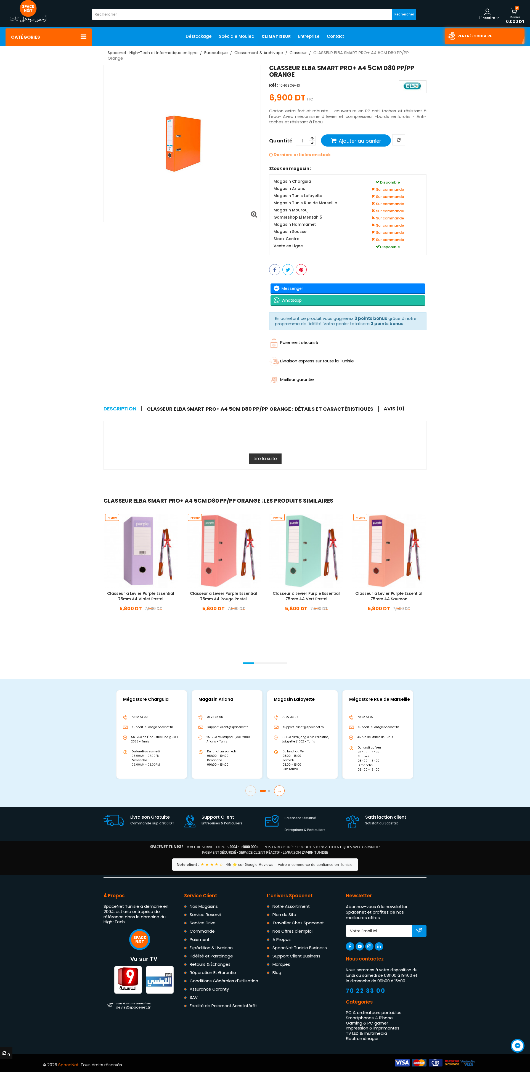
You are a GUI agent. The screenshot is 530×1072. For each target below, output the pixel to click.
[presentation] (103, 656)
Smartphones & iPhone (369, 1018)
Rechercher (404, 14)
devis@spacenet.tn (133, 1005)
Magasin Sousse (290, 232)
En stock (141, 616)
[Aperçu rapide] (145, 550)
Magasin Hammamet (295, 224)
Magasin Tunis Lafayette (298, 196)
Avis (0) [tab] (394, 408)
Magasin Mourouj (291, 210)
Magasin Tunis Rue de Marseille (305, 203)
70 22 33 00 (366, 991)
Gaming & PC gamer (367, 1023)
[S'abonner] (419, 931)
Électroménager (362, 1038)
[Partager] (274, 269)
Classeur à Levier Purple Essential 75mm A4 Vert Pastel (306, 596)
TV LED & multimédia (366, 1033)
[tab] (263, 409)
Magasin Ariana (290, 189)
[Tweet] (287, 269)
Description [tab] (120, 408)
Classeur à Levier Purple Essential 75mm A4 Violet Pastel (140, 596)
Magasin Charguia (292, 181)
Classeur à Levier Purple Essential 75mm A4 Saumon (389, 596)
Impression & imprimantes (372, 1028)
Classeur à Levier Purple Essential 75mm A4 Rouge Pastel (223, 596)
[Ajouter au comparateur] (399, 140)
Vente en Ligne (288, 246)
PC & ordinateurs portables (373, 1012)
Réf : (273, 85)
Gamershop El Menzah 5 (298, 217)
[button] (248, 663)
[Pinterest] (301, 269)
